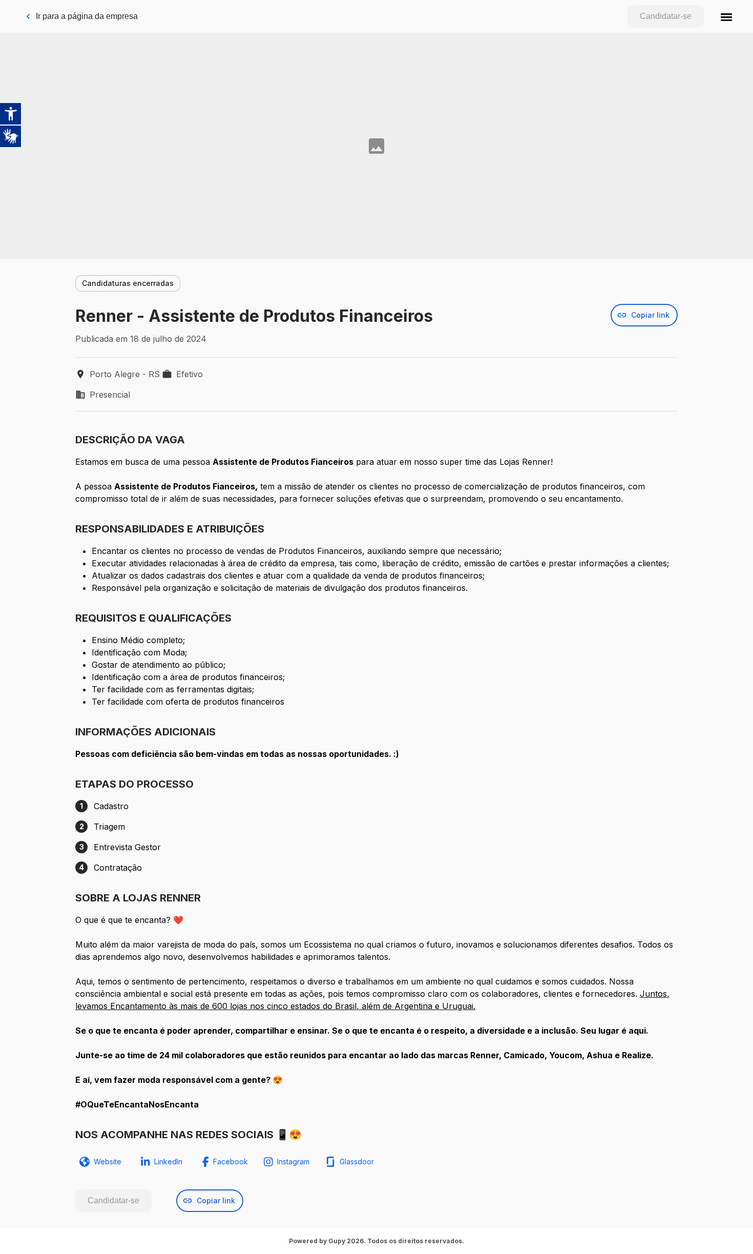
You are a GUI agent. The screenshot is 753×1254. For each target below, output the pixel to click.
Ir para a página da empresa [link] (87, 16)
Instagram (293, 1161)
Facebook (230, 1161)
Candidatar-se (666, 16)
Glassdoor (357, 1161)
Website (107, 1161)
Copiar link (650, 315)
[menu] (726, 16)
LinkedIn (168, 1161)
